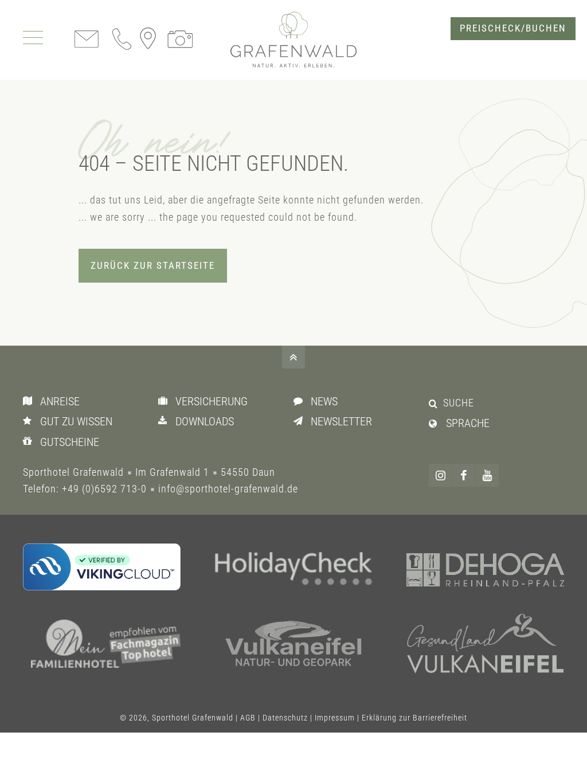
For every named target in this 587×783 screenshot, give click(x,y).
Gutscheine (69, 442)
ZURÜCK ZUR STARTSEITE (153, 265)
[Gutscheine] (30, 441)
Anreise (60, 401)
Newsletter (341, 421)
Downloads (204, 421)
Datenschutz (285, 717)
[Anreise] (30, 401)
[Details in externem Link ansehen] (102, 566)
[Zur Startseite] (293, 40)
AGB (248, 717)
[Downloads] (165, 421)
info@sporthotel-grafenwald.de (228, 489)
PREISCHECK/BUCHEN (513, 28)
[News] (301, 401)
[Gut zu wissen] (30, 421)
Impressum (335, 717)
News (324, 401)
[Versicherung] (165, 401)
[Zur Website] (294, 571)
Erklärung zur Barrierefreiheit (414, 717)
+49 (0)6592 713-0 (104, 489)
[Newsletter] (301, 421)
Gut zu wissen (76, 421)
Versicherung (211, 401)
